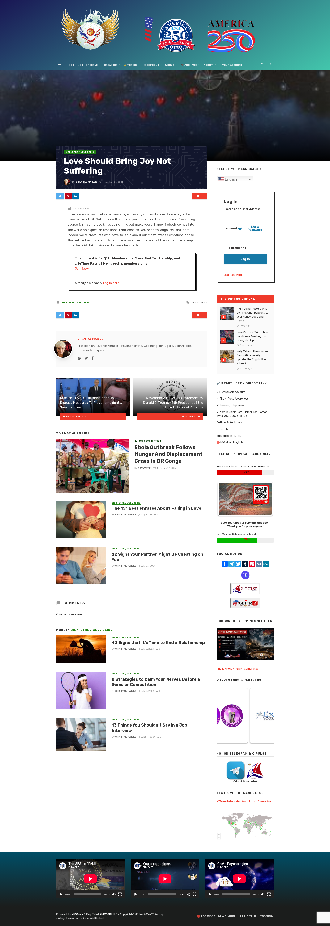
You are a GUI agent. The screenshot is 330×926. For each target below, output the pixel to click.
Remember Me (236, 247)
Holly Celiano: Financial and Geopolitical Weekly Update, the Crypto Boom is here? (253, 357)
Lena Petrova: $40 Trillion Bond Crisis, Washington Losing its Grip (252, 336)
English (230, 179)
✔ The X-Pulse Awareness (232, 398)
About (208, 65)
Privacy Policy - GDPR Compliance (238, 668)
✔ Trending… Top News (230, 405)
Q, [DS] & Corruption (147, 441)
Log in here (111, 283)
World (169, 65)
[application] (90, 878)
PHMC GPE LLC (108, 914)
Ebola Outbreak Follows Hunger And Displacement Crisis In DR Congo (168, 454)
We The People (88, 65)
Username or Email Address (242, 209)
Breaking (110, 65)
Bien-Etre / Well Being (79, 152)
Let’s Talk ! (223, 429)
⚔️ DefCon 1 (151, 65)
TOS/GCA (266, 916)
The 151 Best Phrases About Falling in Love (156, 508)
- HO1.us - (77, 914)
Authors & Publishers (229, 422)
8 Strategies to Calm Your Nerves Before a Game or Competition (156, 682)
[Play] (61, 894)
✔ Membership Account (231, 392)
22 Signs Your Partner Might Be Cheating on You (157, 557)
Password (230, 228)
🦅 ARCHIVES (189, 65)
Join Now (82, 268)
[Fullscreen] (120, 894)
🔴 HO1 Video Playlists (230, 442)
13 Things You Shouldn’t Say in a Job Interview (149, 728)
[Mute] (114, 894)
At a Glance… (228, 916)
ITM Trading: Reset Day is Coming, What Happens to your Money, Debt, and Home (252, 314)
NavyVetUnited (148, 468)
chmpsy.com (200, 302)
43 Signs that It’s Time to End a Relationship (158, 642)
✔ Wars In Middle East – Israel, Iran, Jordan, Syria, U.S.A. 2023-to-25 (242, 413)
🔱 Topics (130, 65)
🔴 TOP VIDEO (206, 916)
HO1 (71, 65)
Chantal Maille (86, 182)
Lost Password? (233, 275)
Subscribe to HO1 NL (229, 436)
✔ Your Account (231, 65)
